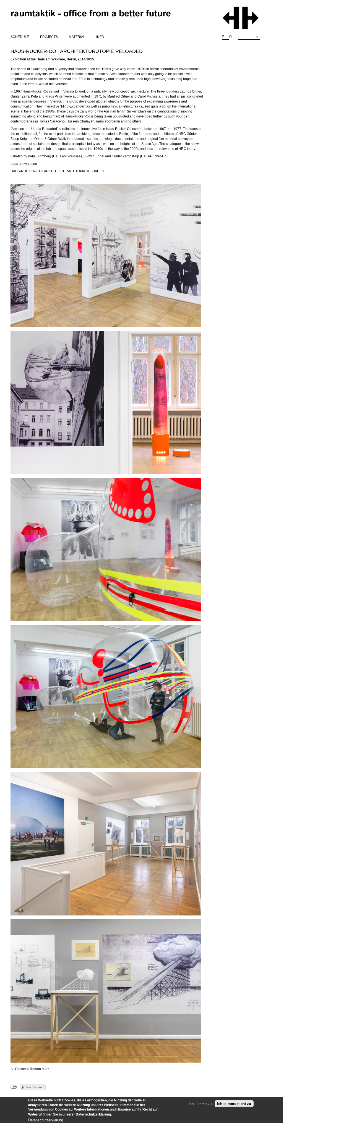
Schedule (20, 37)
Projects (49, 37)
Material (77, 37)
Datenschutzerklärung (45, 1120)
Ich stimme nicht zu (234, 1104)
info (100, 37)
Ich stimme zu (200, 1104)
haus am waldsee (24, 164)
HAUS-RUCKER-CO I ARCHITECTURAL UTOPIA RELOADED (57, 171)
